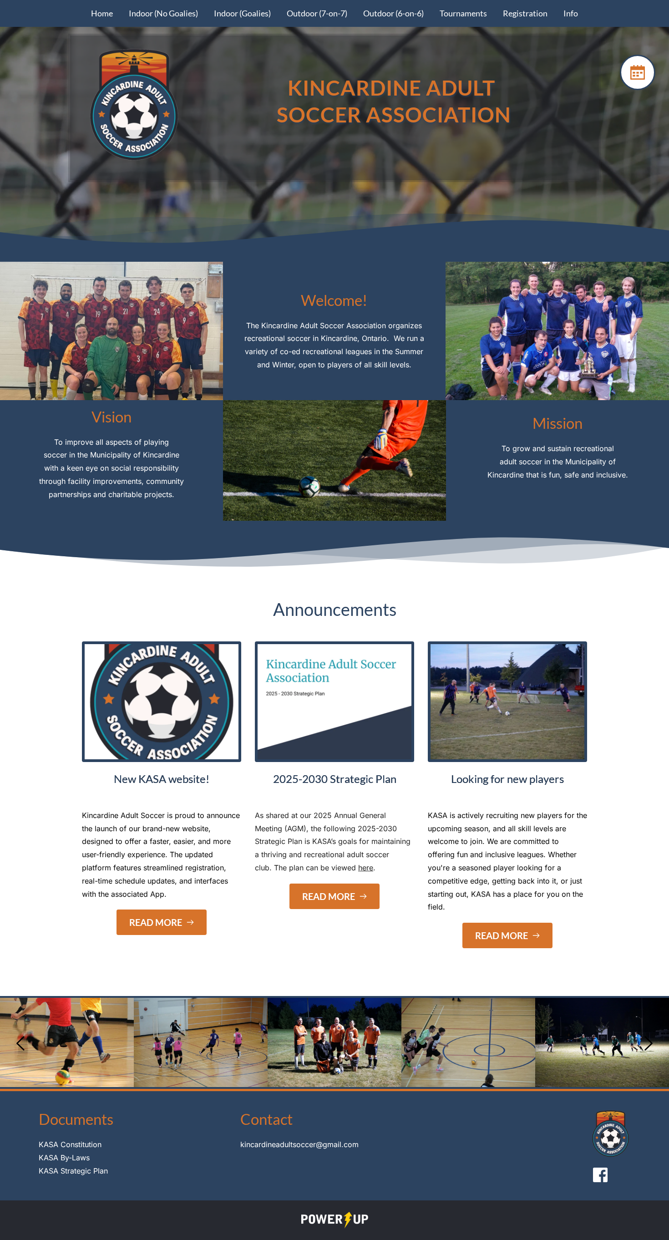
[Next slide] (648, 1043)
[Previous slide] (21, 1043)
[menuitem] (101, 13)
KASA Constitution (70, 1144)
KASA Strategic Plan (73, 1170)
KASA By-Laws (64, 1157)
